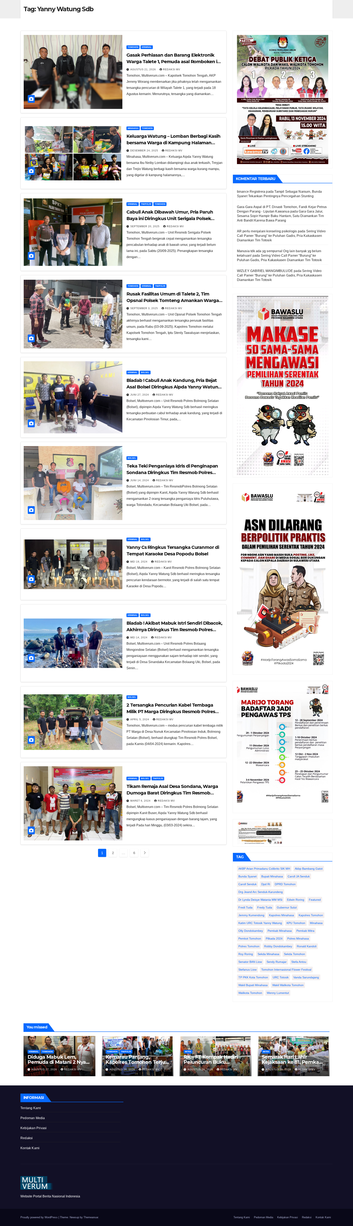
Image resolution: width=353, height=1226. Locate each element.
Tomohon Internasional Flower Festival (286, 969)
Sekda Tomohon (294, 954)
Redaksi (26, 1138)
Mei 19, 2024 (139, 561)
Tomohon (133, 47)
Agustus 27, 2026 (44, 1069)
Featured (315, 899)
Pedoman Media (32, 1118)
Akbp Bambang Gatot (309, 868)
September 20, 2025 (145, 226)
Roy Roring (245, 954)
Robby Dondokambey (278, 946)
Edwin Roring (295, 899)
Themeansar (91, 1217)
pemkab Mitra (305, 930)
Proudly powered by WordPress (39, 1217)
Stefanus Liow (247, 969)
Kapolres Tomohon (311, 915)
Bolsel (145, 372)
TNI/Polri (146, 204)
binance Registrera (251, 191)
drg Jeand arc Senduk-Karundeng (260, 892)
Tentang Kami (30, 1108)
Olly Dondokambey (250, 930)
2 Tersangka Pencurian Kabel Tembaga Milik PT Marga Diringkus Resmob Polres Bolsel (170, 711)
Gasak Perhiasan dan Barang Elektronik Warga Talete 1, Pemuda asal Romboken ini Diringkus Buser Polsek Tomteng (173, 61)
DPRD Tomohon (285, 884)
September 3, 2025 (144, 308)
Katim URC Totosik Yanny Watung (260, 923)
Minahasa (133, 128)
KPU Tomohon (296, 923)
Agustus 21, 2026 (143, 69)
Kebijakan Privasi (33, 1128)
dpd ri (265, 884)
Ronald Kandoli (306, 946)
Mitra (188, 1051)
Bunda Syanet (247, 876)
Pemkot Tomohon (249, 938)
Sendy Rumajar (277, 961)
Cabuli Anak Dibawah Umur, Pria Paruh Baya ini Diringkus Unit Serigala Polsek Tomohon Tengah (169, 218)
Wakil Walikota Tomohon (288, 985)
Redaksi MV (171, 69)
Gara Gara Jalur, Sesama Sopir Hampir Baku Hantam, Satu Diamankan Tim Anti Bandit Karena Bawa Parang (280, 216)
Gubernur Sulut (287, 907)
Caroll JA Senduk (299, 876)
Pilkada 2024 (274, 938)
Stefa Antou (298, 961)
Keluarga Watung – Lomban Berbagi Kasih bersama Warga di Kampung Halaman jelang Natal (173, 142)
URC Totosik (281, 977)
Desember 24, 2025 (144, 150)
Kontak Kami (29, 1148)
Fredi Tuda (245, 907)
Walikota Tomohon (250, 992)
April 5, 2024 (140, 719)
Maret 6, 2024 (140, 800)
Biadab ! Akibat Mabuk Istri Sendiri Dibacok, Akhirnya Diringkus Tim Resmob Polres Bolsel (174, 629)
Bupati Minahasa (272, 876)
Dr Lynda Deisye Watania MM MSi (260, 899)
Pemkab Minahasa (280, 930)
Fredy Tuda (264, 907)
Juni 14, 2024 (140, 480)
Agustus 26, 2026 (122, 1069)
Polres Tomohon (248, 946)
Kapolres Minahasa (281, 915)
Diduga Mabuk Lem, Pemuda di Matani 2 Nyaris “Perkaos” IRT (59, 1062)
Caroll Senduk (247, 884)
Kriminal (147, 47)
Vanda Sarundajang (306, 977)
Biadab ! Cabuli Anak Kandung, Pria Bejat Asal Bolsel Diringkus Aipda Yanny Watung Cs (173, 387)
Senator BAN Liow (250, 961)
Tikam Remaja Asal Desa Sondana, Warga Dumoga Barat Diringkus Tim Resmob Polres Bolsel (172, 793)
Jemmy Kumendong (251, 915)
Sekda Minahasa (268, 954)
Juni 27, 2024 (140, 394)
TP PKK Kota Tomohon (253, 977)
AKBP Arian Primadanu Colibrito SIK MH (264, 868)
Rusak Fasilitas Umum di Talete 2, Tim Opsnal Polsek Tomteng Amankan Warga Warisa (172, 300)
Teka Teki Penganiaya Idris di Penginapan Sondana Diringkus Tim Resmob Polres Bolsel (172, 472)
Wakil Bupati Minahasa (253, 985)
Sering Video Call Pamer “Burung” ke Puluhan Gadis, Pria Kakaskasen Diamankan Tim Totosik (281, 235)
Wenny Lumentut (278, 992)
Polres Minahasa (298, 938)
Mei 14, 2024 (139, 637)
